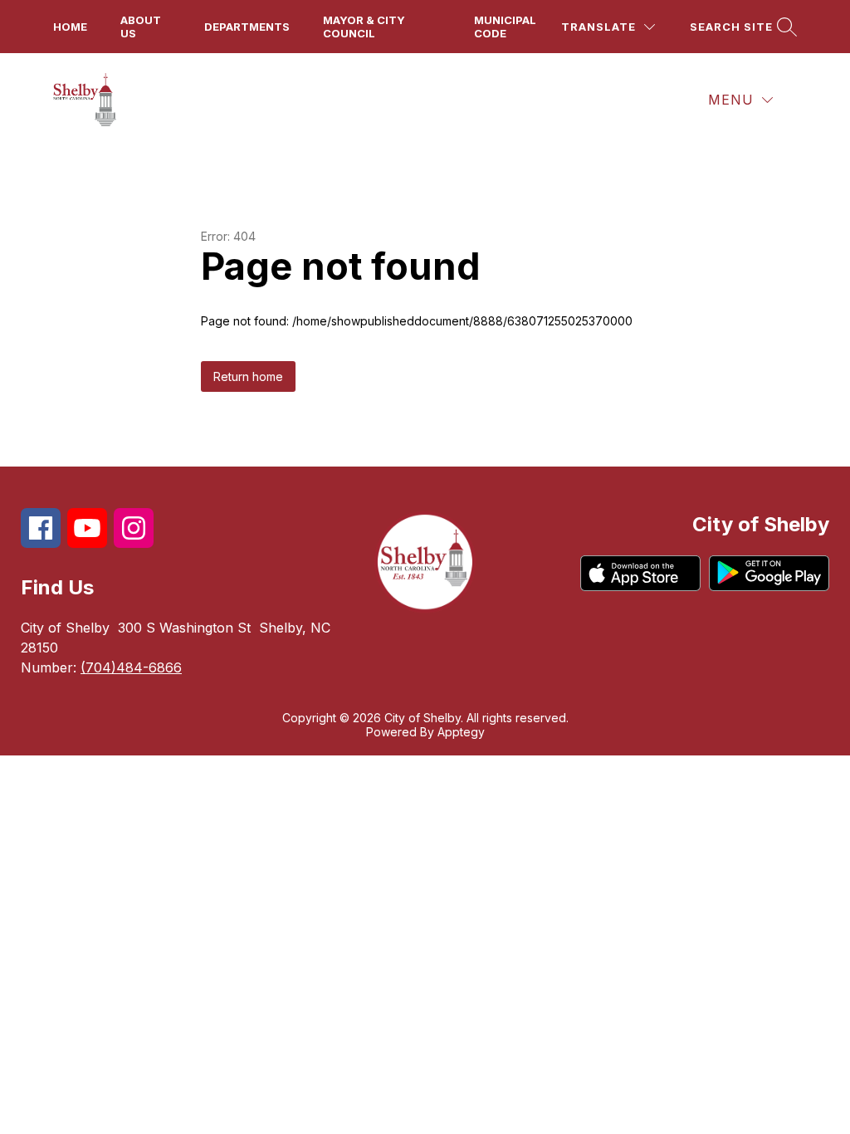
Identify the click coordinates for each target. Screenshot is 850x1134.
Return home (248, 376)
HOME (70, 26)
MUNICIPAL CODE (505, 26)
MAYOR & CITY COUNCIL (364, 26)
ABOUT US (140, 26)
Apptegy (461, 732)
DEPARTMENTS (247, 26)
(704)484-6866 (131, 667)
